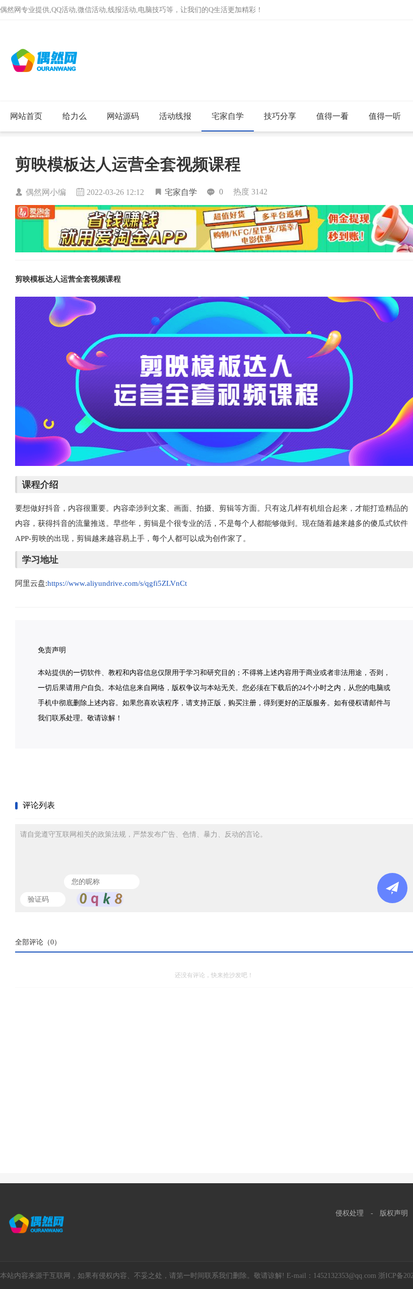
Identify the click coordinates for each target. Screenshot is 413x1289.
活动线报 (175, 116)
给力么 (74, 116)
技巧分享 (280, 116)
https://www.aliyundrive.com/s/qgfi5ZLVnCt (117, 583)
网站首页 (26, 116)
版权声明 (394, 1213)
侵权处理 (349, 1213)
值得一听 (385, 116)
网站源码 (123, 116)
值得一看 (332, 116)
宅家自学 (228, 116)
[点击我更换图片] (100, 899)
